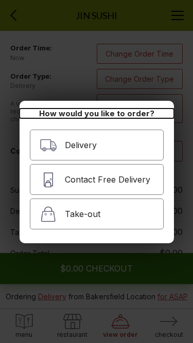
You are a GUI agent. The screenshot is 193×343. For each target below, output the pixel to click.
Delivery (81, 145)
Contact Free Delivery (107, 179)
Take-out (82, 214)
